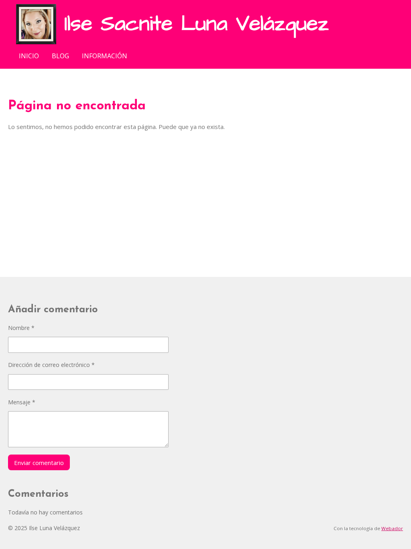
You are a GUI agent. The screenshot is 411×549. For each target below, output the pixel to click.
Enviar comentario (39, 463)
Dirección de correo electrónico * (51, 365)
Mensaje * (21, 402)
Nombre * (21, 328)
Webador (392, 528)
